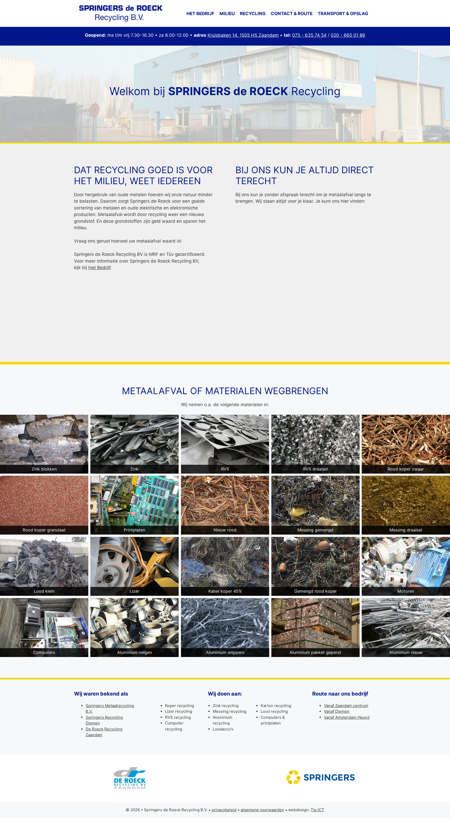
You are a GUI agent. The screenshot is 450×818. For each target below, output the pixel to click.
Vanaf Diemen (336, 711)
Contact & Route (291, 13)
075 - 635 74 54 (309, 35)
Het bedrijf (200, 13)
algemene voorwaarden (262, 809)
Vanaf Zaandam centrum (346, 705)
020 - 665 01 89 (348, 35)
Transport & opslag (343, 13)
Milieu (227, 13)
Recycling (253, 13)
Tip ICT (317, 809)
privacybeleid (224, 809)
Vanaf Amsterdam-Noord (347, 717)
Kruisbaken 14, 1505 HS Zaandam (243, 35)
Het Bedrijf (99, 267)
